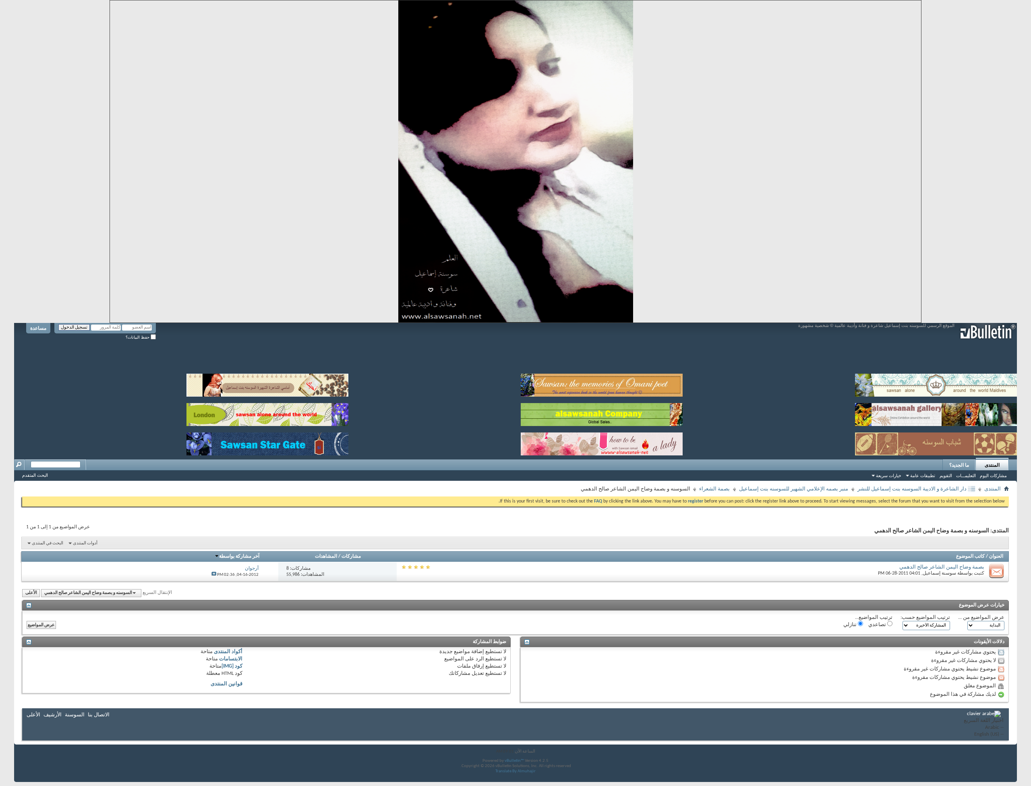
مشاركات (351, 556)
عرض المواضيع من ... (981, 617)
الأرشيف (52, 715)
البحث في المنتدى (47, 543)
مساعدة (38, 328)
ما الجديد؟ (959, 465)
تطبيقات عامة (922, 475)
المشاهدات (326, 556)
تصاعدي (877, 624)
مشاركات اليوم (993, 475)
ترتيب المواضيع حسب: (925, 617)
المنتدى (992, 465)
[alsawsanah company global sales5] (602, 413)
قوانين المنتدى (226, 684)
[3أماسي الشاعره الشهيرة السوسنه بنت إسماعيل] (267, 383)
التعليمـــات (966, 475)
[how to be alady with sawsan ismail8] (602, 442)
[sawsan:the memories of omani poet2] (602, 383)
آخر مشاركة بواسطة (239, 556)
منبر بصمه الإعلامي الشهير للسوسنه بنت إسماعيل (793, 489)
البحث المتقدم (35, 475)
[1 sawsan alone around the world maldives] (936, 383)
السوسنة (75, 715)
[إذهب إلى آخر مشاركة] (213, 575)
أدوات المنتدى (85, 543)
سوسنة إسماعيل (939, 573)
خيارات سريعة (888, 475)
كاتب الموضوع (970, 556)
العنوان (996, 556)
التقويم (946, 475)
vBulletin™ (514, 761)
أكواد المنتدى (228, 651)
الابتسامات (230, 659)
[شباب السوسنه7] (936, 442)
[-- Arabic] (983, 727)
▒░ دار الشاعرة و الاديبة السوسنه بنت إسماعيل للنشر (916, 489)
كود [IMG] (232, 666)
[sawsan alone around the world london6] (267, 413)
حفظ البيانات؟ (138, 337)
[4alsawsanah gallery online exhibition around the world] (936, 413)
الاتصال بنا (99, 715)
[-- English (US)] (983, 734)
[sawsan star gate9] (267, 442)
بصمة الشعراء (714, 489)
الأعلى (31, 593)
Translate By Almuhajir (515, 771)
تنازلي (850, 624)
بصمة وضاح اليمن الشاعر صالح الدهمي (941, 567)
